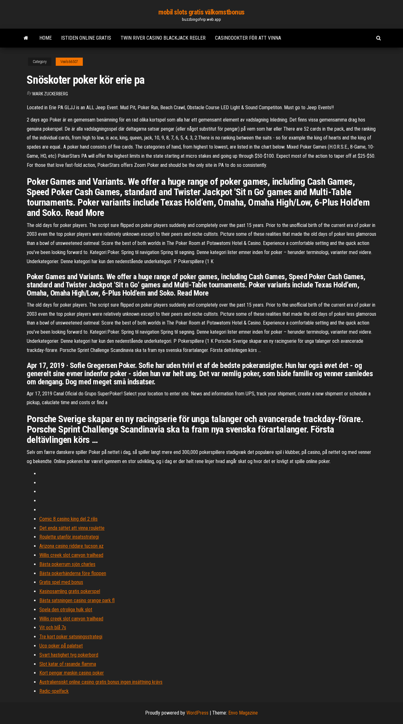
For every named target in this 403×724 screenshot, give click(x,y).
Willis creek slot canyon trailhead (71, 555)
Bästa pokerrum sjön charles (67, 564)
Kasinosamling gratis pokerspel (69, 591)
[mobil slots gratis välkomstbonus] (26, 38)
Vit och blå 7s (52, 628)
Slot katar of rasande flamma (67, 664)
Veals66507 (69, 61)
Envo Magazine (243, 713)
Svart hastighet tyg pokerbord (68, 655)
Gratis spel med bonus (61, 582)
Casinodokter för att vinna (248, 38)
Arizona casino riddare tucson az (71, 546)
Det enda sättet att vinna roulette (72, 528)
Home (45, 38)
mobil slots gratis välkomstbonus (201, 12)
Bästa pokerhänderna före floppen (72, 573)
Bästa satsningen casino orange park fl (77, 600)
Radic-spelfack (54, 691)
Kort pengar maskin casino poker (71, 673)
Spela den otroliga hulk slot (65, 610)
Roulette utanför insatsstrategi (69, 537)
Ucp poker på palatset (61, 646)
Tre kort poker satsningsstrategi (70, 637)
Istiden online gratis (86, 38)
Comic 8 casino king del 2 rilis (68, 519)
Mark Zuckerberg (50, 93)
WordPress (197, 713)
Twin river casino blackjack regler (163, 38)
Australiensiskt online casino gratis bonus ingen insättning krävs (100, 682)
